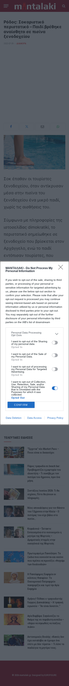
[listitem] (34, 333)
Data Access (34, 417)
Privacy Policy (55, 417)
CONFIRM (21, 405)
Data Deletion (14, 417)
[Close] (61, 268)
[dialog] (34, 343)
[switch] (55, 342)
